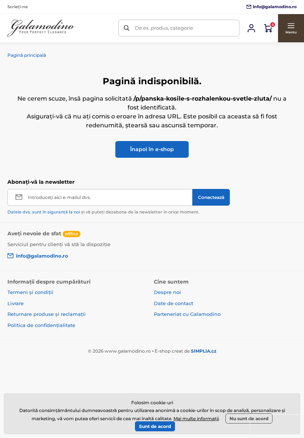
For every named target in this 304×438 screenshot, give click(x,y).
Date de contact (173, 303)
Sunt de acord (155, 426)
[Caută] (126, 28)
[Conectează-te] (251, 28)
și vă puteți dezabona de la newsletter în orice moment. (103, 212)
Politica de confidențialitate (41, 325)
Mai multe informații (196, 418)
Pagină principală (26, 55)
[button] (291, 28)
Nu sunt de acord (248, 418)
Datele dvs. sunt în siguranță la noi (43, 212)
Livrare (15, 303)
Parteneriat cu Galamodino (187, 314)
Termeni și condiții (30, 292)
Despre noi (167, 292)
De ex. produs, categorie (164, 28)
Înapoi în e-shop (152, 149)
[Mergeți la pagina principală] (40, 28)
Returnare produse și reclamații (46, 314)
